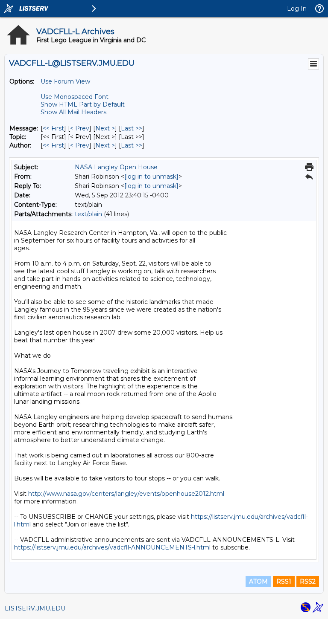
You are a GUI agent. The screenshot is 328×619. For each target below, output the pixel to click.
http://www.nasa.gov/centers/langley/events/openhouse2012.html (126, 494)
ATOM (258, 581)
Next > (105, 128)
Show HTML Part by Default (83, 104)
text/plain (88, 214)
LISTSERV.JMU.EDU (35, 608)
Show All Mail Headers (73, 112)
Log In (297, 8)
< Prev (79, 128)
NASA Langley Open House (116, 167)
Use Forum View (65, 81)
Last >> (131, 128)
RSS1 (283, 581)
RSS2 (308, 581)
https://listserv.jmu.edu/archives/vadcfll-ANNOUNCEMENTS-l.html (112, 547)
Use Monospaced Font (74, 97)
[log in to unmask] (151, 176)
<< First (53, 128)
